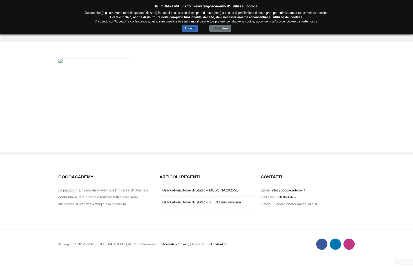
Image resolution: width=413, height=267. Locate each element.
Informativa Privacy (174, 244)
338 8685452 (286, 197)
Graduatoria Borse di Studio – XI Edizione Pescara (201, 202)
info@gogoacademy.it (288, 190)
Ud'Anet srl (219, 244)
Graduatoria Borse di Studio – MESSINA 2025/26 (200, 190)
